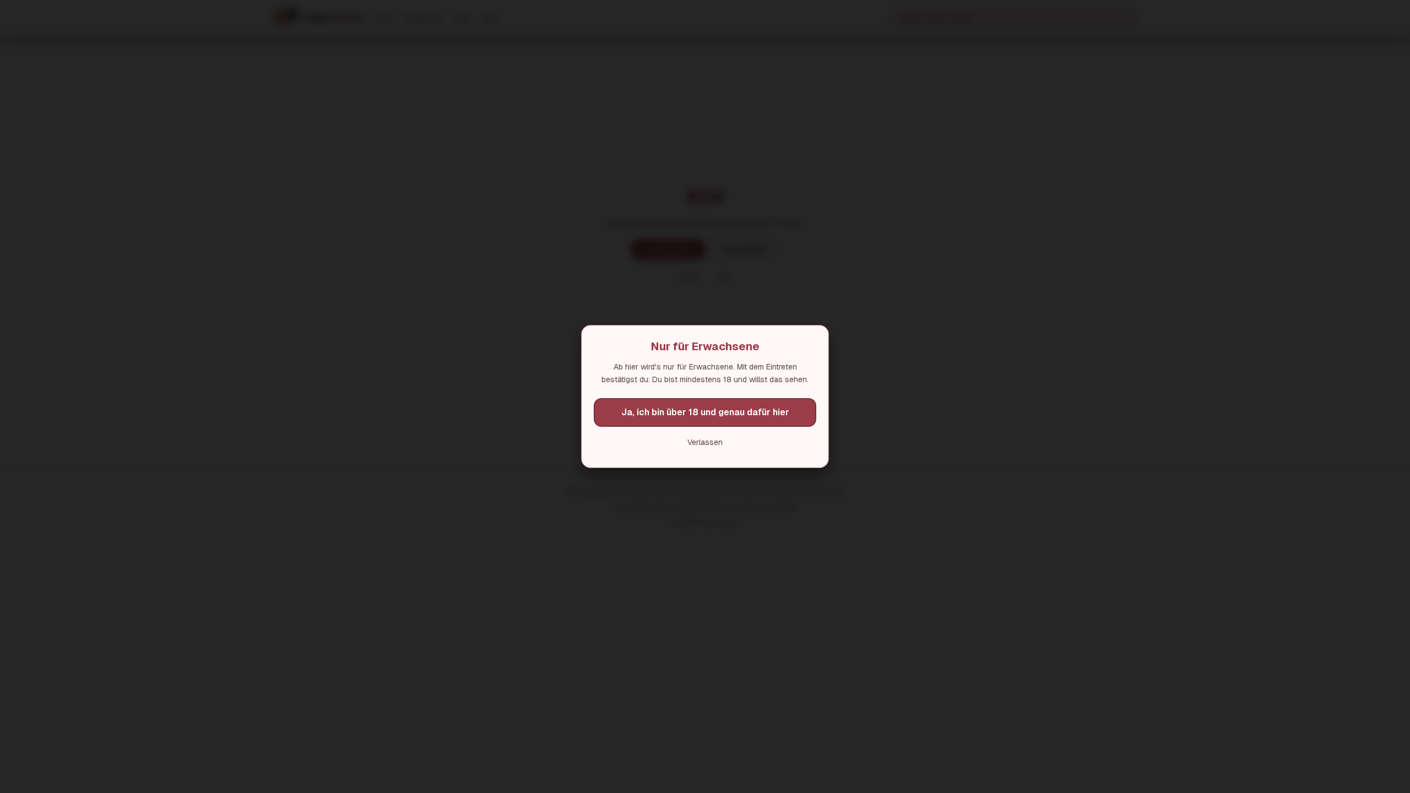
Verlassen (705, 442)
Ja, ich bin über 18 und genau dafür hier (705, 412)
